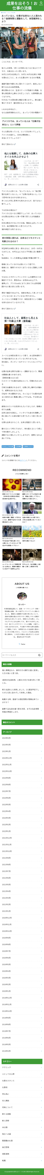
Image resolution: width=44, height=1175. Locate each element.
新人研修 (5, 1121)
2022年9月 (6, 778)
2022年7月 (6, 791)
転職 (4, 1161)
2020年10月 (7, 931)
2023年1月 (6, 751)
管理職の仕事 (7, 1141)
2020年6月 (6, 958)
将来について (29, 446)
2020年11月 (6, 924)
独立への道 (6, 1134)
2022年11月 (6, 765)
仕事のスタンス (8, 1081)
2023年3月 (6, 745)
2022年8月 (6, 785)
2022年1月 (6, 831)
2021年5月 (6, 885)
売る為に (5, 1094)
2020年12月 (7, 918)
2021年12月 (7, 838)
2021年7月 (6, 871)
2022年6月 (6, 798)
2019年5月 (6, 1044)
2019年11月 (6, 1004)
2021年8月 (6, 865)
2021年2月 (6, 904)
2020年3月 (6, 978)
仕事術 (19, 446)
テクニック (6, 1067)
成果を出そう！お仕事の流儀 (22, 5)
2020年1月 (6, 991)
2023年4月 (6, 738)
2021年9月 (6, 858)
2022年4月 (6, 811)
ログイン (23, 460)
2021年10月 (7, 851)
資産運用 (5, 1154)
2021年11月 (6, 845)
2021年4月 (6, 891)
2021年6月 (6, 878)
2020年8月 (6, 944)
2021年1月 (6, 911)
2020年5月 (6, 964)
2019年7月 (6, 1031)
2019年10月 (7, 1011)
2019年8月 (6, 1024)
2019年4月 (6, 1051)
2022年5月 (6, 805)
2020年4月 (6, 971)
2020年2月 (6, 984)
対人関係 (5, 1101)
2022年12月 (7, 758)
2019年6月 (6, 1038)
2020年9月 (6, 938)
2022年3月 (6, 818)
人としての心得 (8, 446)
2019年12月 (7, 998)
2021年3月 (6, 898)
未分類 (4, 1127)
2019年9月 (6, 1018)
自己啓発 (5, 1147)
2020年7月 (6, 951)
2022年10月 (7, 771)
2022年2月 (6, 825)
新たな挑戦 (6, 1114)
